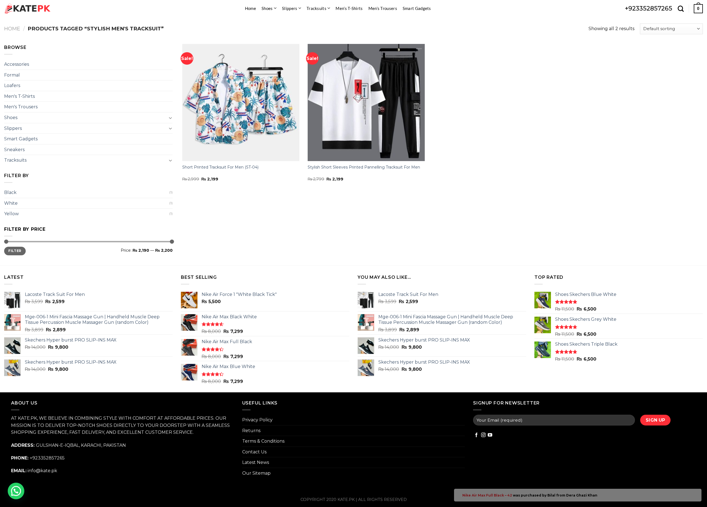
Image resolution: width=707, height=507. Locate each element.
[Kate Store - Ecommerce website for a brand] (27, 9)
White (11, 203)
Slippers (289, 8)
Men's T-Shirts (19, 96)
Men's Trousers (21, 106)
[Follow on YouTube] (490, 435)
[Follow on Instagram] (483, 435)
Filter (14, 251)
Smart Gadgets (417, 8)
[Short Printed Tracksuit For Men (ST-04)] (240, 102)
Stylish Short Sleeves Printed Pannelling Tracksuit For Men (364, 167)
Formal (12, 75)
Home (250, 8)
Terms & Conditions (263, 441)
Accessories (16, 64)
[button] (16, 491)
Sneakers (14, 149)
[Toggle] (170, 117)
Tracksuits (316, 8)
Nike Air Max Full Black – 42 (487, 495)
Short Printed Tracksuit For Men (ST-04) (220, 167)
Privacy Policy (257, 419)
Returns (251, 430)
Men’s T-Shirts (349, 8)
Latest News (255, 462)
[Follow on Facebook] (476, 435)
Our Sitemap (256, 473)
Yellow (11, 213)
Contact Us (254, 452)
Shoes (267, 8)
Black (10, 192)
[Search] (681, 8)
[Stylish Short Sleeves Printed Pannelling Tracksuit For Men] (366, 102)
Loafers (12, 85)
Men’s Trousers (382, 8)
